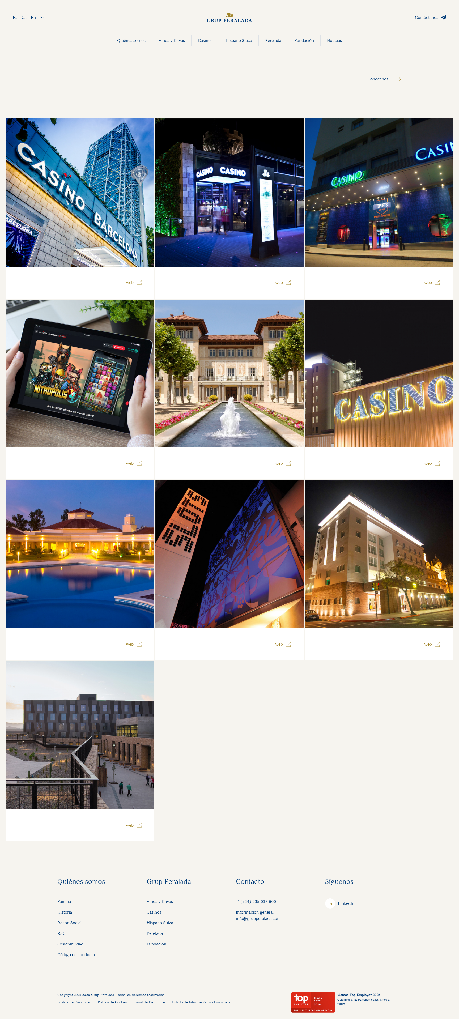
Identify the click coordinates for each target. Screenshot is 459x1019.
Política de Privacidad (74, 1002)
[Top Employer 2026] (313, 1002)
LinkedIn (346, 903)
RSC (61, 933)
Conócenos (377, 79)
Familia (64, 901)
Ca (24, 17)
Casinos (205, 40)
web (130, 282)
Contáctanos (426, 17)
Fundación (304, 40)
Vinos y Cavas (172, 40)
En (33, 17)
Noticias (334, 40)
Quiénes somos (131, 40)
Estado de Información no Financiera (201, 1002)
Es (15, 17)
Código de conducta (76, 954)
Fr (42, 17)
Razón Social (69, 922)
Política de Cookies (112, 1002)
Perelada (273, 40)
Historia (64, 912)
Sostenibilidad (70, 943)
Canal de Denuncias (150, 1002)
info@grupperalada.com (258, 918)
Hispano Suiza (239, 40)
